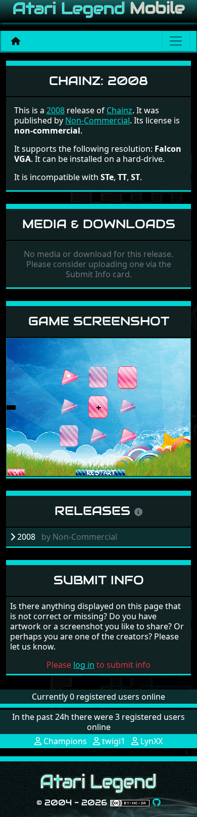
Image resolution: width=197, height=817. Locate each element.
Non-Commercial (97, 120)
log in (83, 664)
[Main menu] (176, 41)
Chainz (119, 110)
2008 (55, 110)
